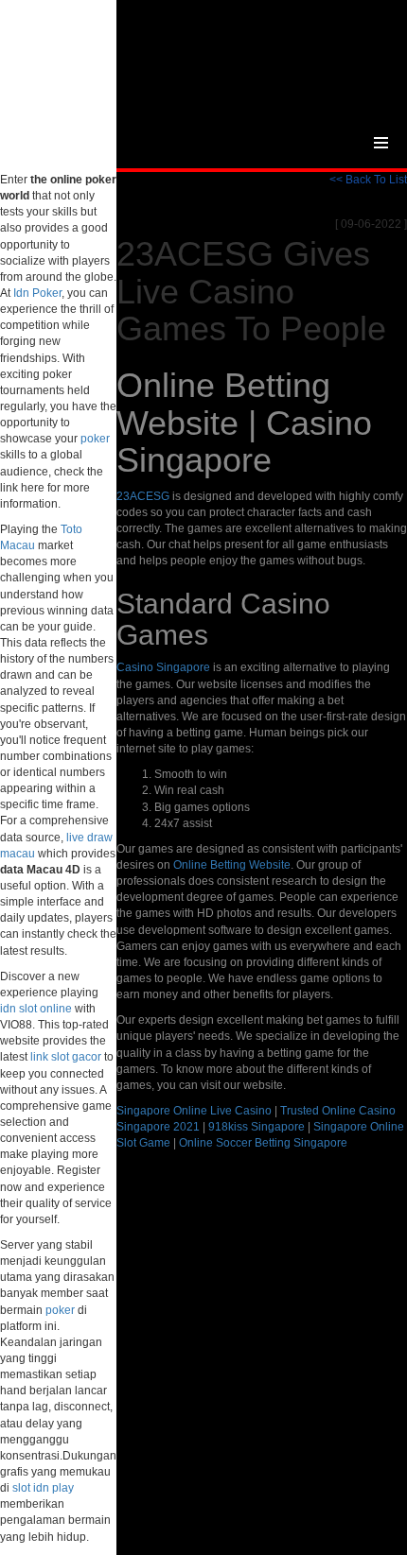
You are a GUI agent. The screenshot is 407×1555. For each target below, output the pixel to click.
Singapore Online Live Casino (194, 1110)
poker (95, 438)
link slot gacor (65, 1056)
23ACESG (142, 496)
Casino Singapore (163, 667)
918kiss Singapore (256, 1126)
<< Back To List (368, 179)
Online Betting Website (232, 865)
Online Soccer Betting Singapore (263, 1142)
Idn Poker (37, 293)
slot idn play (43, 1488)
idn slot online (36, 1008)
